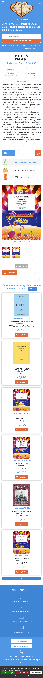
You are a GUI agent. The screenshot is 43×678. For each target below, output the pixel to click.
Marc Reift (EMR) (11, 76)
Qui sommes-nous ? (21, 646)
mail (22, 662)
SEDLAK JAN (21, 59)
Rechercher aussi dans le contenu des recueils (23, 45)
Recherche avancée (31, 49)
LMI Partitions (21, 19)
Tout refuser (23, 673)
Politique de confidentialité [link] (21, 676)
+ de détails (21, 266)
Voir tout (32, 289)
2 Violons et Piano (16, 63)
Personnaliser (36, 673)
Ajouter (38, 153)
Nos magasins (21, 641)
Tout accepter (9, 673)
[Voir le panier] (39, 2)
